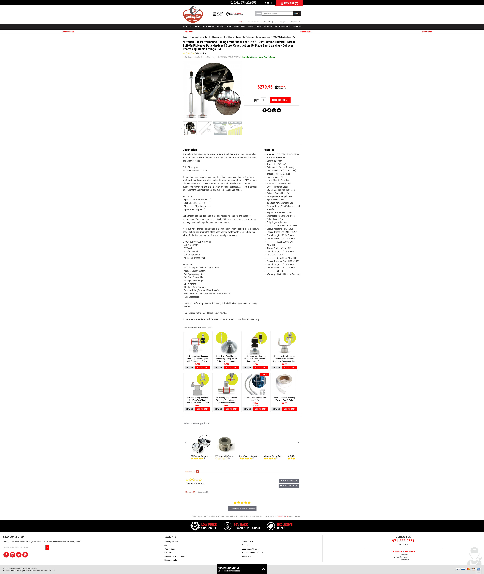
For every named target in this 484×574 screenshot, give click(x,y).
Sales (241, 22)
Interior (250, 26)
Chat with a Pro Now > (403, 551)
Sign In (268, 2)
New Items (189, 32)
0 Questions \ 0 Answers (195, 483)
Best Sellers (427, 32)
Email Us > (403, 545)
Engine (229, 26)
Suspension (268, 26)
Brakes (197, 26)
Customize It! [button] (295, 22)
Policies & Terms (30, 570)
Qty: (256, 100)
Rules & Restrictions (283, 516)
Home (185, 37)
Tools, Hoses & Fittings (282, 26)
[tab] (190, 492)
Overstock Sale (68, 32)
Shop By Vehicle (253, 22)
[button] (185, 443)
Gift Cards (267, 22)
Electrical (220, 26)
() (291, 3)
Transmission (297, 26)
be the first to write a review (242, 509)
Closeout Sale (305, 32)
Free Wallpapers (280, 22)
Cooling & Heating (208, 26)
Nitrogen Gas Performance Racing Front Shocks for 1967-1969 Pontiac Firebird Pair (266, 37)
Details (189, 367)
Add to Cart (280, 100)
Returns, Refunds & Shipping (13, 570)
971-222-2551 (403, 541)
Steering (258, 26)
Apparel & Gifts (187, 26)
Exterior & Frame (239, 26)
